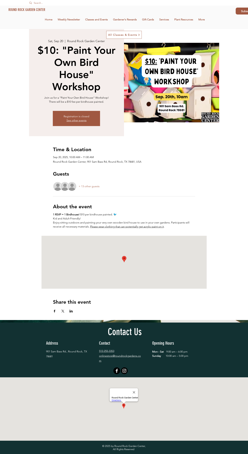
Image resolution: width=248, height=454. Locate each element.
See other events (76, 120)
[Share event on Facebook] (54, 311)
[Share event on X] (62, 311)
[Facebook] (116, 370)
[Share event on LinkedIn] (71, 311)
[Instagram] (124, 370)
